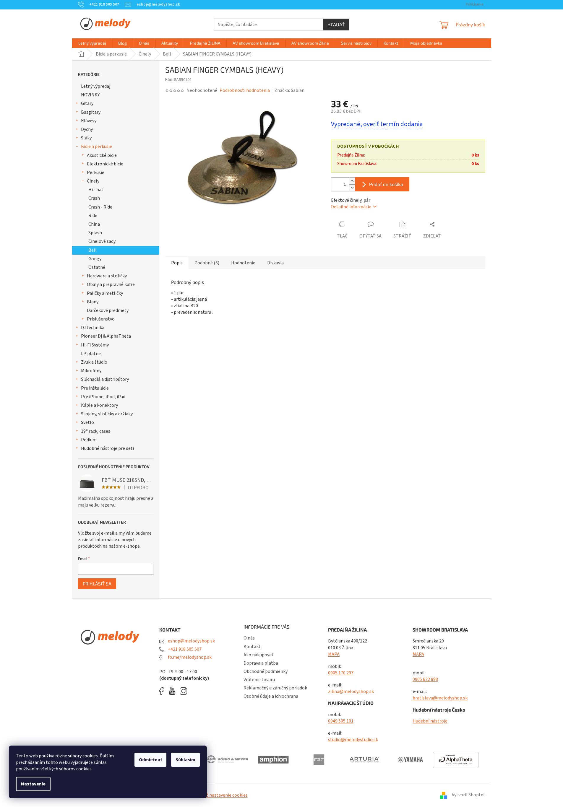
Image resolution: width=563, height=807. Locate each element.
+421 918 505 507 (184, 649)
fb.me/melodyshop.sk (189, 657)
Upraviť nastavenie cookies (220, 795)
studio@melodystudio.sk (353, 739)
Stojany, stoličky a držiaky (107, 414)
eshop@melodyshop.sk (191, 641)
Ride (92, 215)
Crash (94, 198)
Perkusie (95, 172)
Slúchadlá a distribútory (105, 379)
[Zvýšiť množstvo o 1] (352, 181)
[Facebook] (163, 691)
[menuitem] (92, 43)
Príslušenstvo (101, 319)
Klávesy (88, 121)
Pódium (89, 440)
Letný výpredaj (95, 86)
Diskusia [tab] (275, 263)
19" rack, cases (95, 431)
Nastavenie (33, 784)
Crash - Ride (100, 207)
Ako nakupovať (259, 655)
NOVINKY (90, 95)
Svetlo (87, 422)
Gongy (94, 259)
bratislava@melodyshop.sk (440, 698)
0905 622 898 (425, 679)
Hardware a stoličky (107, 276)
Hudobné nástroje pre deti (107, 448)
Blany (92, 302)
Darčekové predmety (108, 310)
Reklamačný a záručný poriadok (275, 688)
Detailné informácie (351, 207)
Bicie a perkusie (96, 146)
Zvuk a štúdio (94, 362)
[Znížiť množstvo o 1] (352, 187)
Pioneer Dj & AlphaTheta (106, 336)
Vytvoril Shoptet (468, 795)
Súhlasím (185, 759)
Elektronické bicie (105, 164)
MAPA (334, 654)
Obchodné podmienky (266, 671)
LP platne (91, 353)
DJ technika (92, 327)
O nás (249, 638)
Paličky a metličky (105, 293)
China (94, 224)
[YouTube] (173, 691)
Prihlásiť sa (97, 583)
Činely (93, 181)
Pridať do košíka (386, 184)
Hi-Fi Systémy (95, 345)
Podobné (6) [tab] (206, 263)
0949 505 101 (340, 721)
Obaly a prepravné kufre (111, 284)
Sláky (86, 138)
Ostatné (96, 267)
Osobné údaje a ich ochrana (271, 696)
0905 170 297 (340, 673)
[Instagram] (183, 691)
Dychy (87, 129)
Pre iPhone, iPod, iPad (103, 396)
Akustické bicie (102, 155)
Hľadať (336, 24)
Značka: (289, 90)
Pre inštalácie (95, 388)
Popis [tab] (177, 263)
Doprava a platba (261, 663)
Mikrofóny (91, 370)
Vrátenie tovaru (259, 679)
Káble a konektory (99, 405)
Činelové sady (102, 241)
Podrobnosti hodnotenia (245, 90)
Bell (92, 250)
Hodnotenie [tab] (243, 263)
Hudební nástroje (430, 721)
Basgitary (90, 112)
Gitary (87, 103)
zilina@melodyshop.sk (351, 691)
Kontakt (252, 646)
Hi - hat (95, 189)
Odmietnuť (150, 759)
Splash (95, 233)
